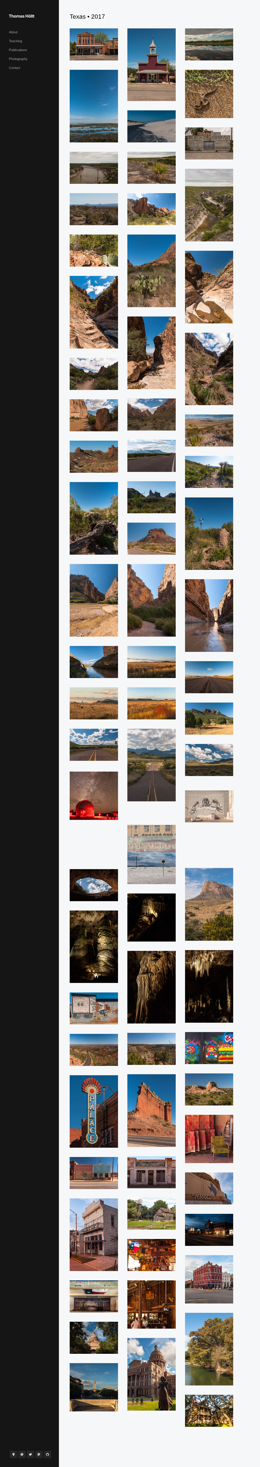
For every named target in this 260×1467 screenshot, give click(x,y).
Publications (18, 50)
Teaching (15, 41)
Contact (14, 68)
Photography (18, 59)
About (13, 32)
